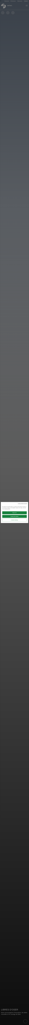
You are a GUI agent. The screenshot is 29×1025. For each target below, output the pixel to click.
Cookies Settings (14, 519)
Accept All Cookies (14, 516)
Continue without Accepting (22, 503)
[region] (14, 512)
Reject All (14, 512)
